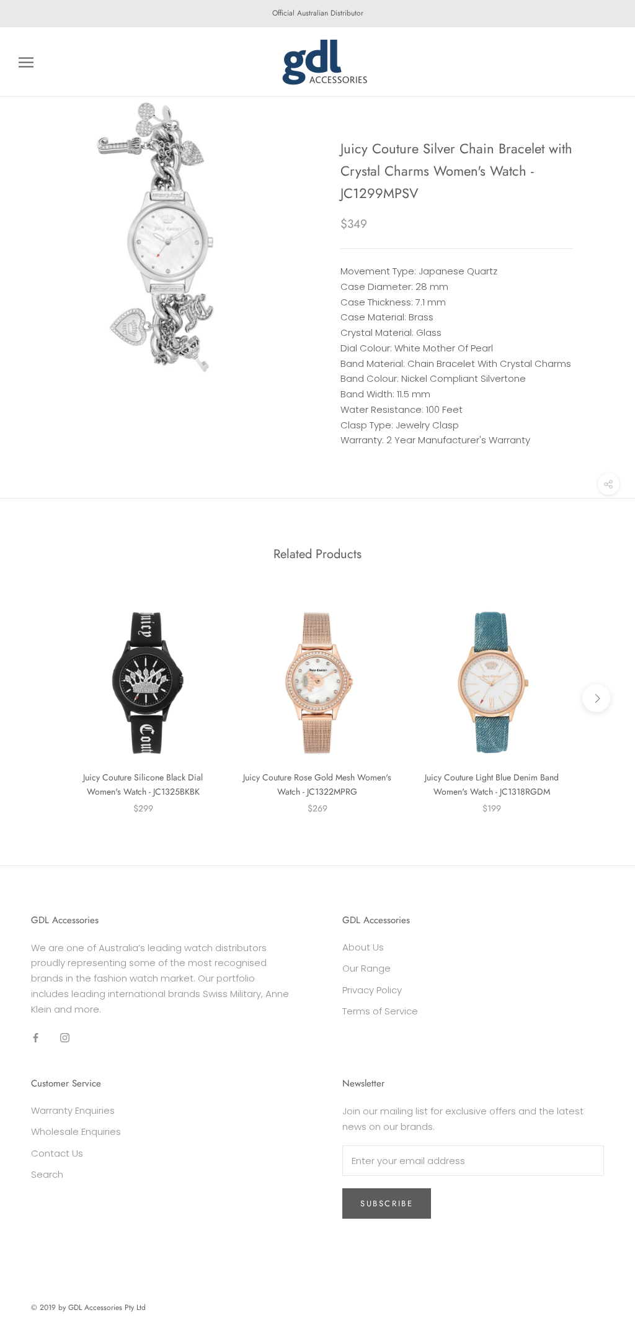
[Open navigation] (26, 61)
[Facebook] (35, 1037)
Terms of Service (380, 1011)
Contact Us (57, 1153)
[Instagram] (64, 1037)
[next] (596, 698)
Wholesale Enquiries (76, 1131)
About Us (363, 947)
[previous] (39, 698)
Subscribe (386, 1203)
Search (47, 1174)
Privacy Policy (372, 989)
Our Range (366, 968)
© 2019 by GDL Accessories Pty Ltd (88, 1307)
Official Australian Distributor (317, 13)
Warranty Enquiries (73, 1110)
